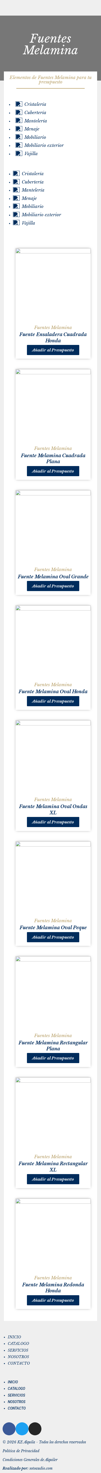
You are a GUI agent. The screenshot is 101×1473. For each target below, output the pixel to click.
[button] (48, 166)
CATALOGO (18, 1343)
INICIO (14, 1337)
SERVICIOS (18, 1350)
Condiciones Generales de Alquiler (30, 1460)
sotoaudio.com (28, 1468)
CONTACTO (19, 1363)
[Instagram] (34, 1428)
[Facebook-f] (9, 1428)
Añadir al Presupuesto (53, 350)
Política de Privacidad (21, 1451)
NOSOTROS (18, 1357)
